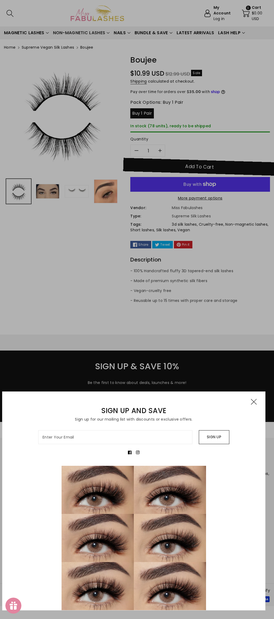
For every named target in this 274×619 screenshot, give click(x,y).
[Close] (253, 401)
